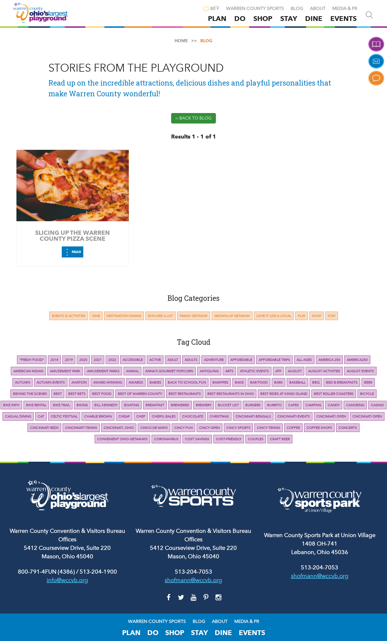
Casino (377, 405)
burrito (274, 405)
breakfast (155, 405)
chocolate (192, 416)
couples (255, 439)
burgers (253, 405)
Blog (297, 8)
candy (334, 405)
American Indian (28, 371)
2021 (98, 360)
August (295, 371)
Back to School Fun (187, 382)
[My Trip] (193, 9)
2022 (112, 360)
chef (140, 416)
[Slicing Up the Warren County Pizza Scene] (72, 185)
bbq (316, 382)
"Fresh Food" (32, 360)
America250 (357, 360)
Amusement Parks (103, 371)
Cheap (124, 416)
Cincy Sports (238, 428)
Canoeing (355, 405)
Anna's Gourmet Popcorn (169, 371)
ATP (278, 371)
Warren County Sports (255, 8)
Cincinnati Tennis (81, 428)
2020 (83, 360)
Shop (262, 18)
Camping (313, 405)
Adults (191, 360)
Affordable (241, 360)
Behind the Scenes (30, 394)
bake (239, 382)
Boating (131, 405)
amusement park (65, 371)
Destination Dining (124, 316)
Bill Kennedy (106, 405)
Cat (41, 416)
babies (155, 382)
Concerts (348, 428)
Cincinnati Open (331, 416)
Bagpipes (220, 382)
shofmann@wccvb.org (193, 580)
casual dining (18, 416)
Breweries (180, 405)
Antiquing (209, 371)
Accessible (133, 360)
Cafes (293, 405)
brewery (203, 405)
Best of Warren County (140, 394)
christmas (219, 416)
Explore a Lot (160, 316)
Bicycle (367, 394)
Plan (217, 18)
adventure (214, 360)
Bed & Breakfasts (342, 382)
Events (343, 18)
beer (368, 382)
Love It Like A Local (273, 316)
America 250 (329, 360)
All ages (304, 360)
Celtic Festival (64, 416)
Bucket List (228, 405)
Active (155, 360)
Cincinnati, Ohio (119, 428)
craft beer (280, 439)
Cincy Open (209, 428)
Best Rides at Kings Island (283, 394)
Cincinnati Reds (44, 428)
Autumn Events (51, 382)
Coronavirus (166, 439)
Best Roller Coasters (334, 394)
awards (136, 382)
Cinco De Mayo (154, 428)
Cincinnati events (293, 416)
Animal (132, 371)
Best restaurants (185, 394)
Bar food (259, 382)
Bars (278, 382)
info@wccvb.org (67, 580)
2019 (69, 360)
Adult (172, 360)
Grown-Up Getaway (232, 316)
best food (101, 394)
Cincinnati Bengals (253, 416)
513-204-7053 (193, 571)
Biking (82, 405)
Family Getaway (194, 316)
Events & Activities (69, 316)
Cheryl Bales (164, 416)
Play (301, 316)
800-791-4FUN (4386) (46, 571)
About (318, 8)
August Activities (324, 371)
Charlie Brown (98, 416)
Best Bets (77, 394)
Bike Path (11, 405)
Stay (288, 18)
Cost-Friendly (228, 439)
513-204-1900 (98, 571)
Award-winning (107, 382)
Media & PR (344, 8)
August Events (360, 371)
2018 (54, 360)
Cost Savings (197, 439)
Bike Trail (61, 405)
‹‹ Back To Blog (193, 118)
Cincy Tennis (268, 428)
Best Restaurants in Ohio (230, 394)
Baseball (297, 382)
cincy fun (183, 428)
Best (58, 394)
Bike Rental (36, 405)
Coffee (293, 428)
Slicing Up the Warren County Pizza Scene (72, 235)
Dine (313, 18)
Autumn (22, 382)
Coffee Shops (319, 428)
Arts (229, 371)
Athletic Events (254, 371)
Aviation (79, 382)
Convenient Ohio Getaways (122, 439)
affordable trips (274, 360)
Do (239, 18)
